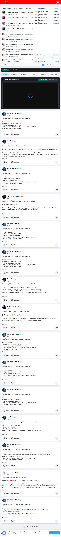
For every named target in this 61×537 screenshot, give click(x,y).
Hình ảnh (24, 74)
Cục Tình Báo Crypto (13, 196)
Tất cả (5, 74)
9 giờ (8, 501)
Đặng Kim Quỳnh (44, 23)
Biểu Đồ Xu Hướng (43, 79)
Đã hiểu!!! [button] (52, 533)
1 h (8, 143)
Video (34, 74)
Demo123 (42, 61)
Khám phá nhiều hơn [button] (12, 533)
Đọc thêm (4, 131)
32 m (8, 115)
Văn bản (15, 74)
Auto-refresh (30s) (48, 64)
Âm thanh (43, 74)
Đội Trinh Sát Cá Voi (13, 113)
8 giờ (8, 446)
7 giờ (8, 391)
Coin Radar (10, 141)
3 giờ (8, 225)
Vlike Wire (10, 279)
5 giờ (8, 336)
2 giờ (8, 170)
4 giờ (8, 253)
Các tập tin (54, 74)
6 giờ (8, 363)
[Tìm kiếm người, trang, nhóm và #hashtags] (58, 2)
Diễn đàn (12, 64)
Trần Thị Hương (44, 11)
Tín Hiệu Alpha (11, 472)
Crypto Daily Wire (12, 306)
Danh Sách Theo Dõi (53, 79)
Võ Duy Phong (43, 20)
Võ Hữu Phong (43, 14)
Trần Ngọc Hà (43, 17)
